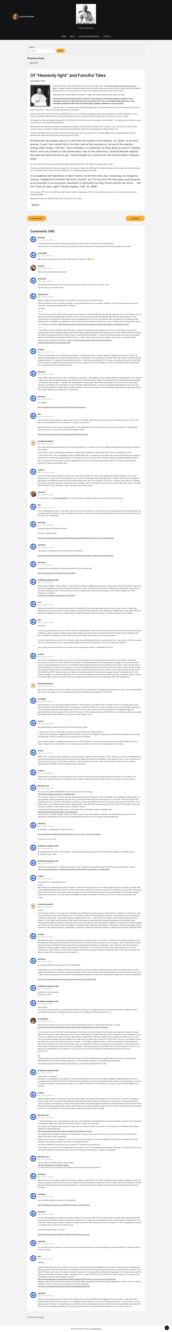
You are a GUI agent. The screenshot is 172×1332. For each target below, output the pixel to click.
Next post (135, 218)
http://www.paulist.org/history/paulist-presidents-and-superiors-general (65, 1131)
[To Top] (167, 1328)
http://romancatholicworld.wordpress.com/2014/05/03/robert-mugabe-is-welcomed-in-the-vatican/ (75, 556)
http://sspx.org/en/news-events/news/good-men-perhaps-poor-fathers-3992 (67, 979)
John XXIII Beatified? (60, 498)
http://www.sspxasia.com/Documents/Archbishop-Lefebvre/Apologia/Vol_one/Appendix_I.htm (93, 324)
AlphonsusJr (43, 294)
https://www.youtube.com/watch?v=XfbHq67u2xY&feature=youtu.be (63, 1234)
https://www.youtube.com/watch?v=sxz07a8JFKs (56, 595)
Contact (107, 36)
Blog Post (35, 205)
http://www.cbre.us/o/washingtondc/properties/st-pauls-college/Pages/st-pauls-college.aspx (73, 1027)
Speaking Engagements (89, 36)
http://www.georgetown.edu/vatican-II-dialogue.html (57, 812)
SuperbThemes (96, 1329)
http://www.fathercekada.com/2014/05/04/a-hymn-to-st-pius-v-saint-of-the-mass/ (69, 834)
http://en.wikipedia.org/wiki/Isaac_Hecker (53, 1165)
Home (63, 36)
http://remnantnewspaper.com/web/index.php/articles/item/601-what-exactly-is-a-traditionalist (74, 869)
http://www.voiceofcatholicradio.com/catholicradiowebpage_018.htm (64, 1286)
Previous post (36, 218)
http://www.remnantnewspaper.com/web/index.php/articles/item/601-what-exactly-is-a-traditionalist (76, 538)
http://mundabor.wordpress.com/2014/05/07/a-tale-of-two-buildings (64, 1205)
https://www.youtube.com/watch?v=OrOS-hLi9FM (56, 573)
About (72, 36)
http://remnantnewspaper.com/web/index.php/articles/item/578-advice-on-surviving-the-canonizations (77, 1279)
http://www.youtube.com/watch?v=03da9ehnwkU (56, 794)
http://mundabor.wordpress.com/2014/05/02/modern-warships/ (62, 407)
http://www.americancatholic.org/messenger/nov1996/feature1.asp (63, 434)
